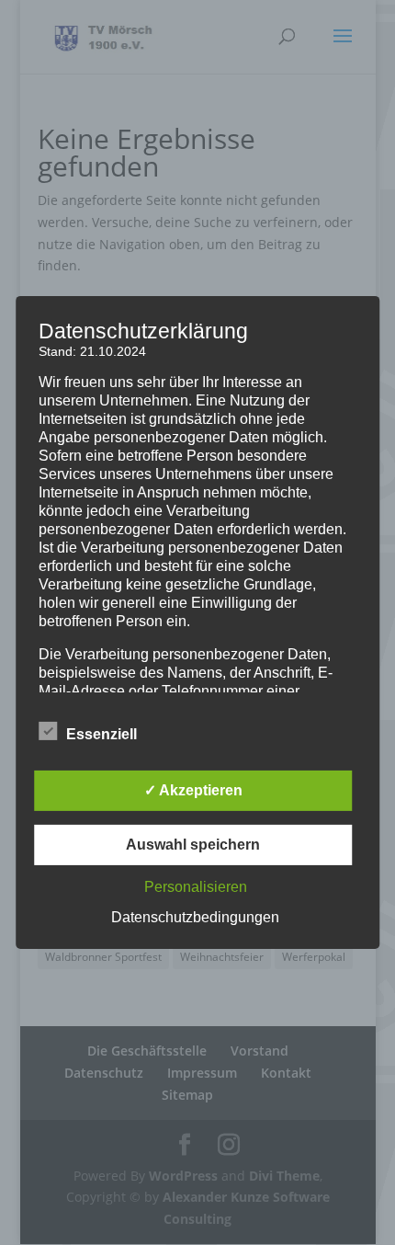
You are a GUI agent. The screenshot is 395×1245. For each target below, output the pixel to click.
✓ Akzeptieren (193, 790)
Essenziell (101, 734)
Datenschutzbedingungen (195, 917)
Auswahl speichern (193, 844)
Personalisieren (195, 887)
